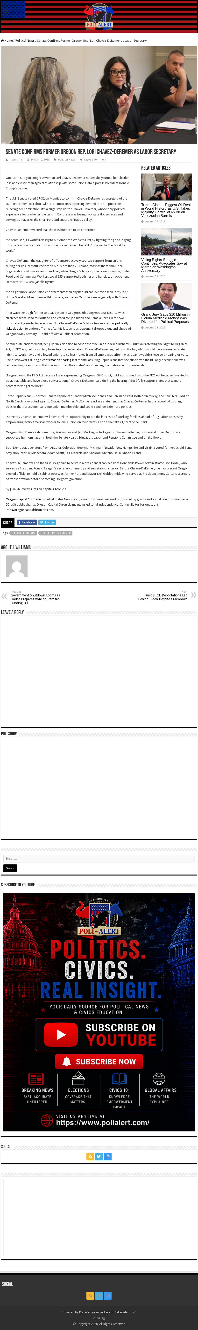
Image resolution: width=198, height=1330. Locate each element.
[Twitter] (99, 1156)
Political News (25, 40)
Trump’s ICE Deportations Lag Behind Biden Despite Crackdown (162, 595)
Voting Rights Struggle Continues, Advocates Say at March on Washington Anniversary (164, 265)
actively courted (81, 260)
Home (8, 40)
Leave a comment (95, 159)
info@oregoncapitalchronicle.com (29, 510)
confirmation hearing (56, 360)
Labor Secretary (24, 533)
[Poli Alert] (99, 17)
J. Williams (16, 159)
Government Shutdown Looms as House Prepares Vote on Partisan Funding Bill (35, 597)
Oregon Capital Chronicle (48, 489)
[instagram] (108, 1156)
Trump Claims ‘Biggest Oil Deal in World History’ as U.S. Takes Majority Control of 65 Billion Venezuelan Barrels (166, 210)
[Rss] (90, 1156)
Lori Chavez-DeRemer (56, 533)
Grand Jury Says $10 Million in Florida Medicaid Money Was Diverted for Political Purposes (165, 318)
